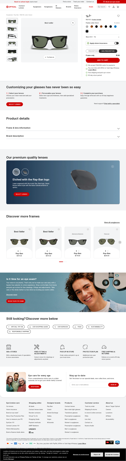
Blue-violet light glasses (72, 409)
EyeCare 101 (10, 422)
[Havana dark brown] (92, 26)
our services (63, 327)
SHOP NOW (35, 387)
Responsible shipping (20, 331)
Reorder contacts (34, 413)
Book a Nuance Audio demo (15, 432)
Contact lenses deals (36, 409)
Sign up (113, 385)
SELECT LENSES (14, 104)
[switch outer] (116, 43)
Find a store (67, 1)
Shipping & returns (91, 409)
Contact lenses (70, 406)
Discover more (11, 294)
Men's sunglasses (71, 429)
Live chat (88, 419)
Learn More (92, 70)
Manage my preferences (81, 454)
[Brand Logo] (88, 16)
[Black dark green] (87, 31)
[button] (109, 7)
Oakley (49, 416)
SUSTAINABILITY (97, 327)
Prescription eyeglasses (72, 416)
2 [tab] (20, 251)
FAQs (79, 327)
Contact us (90, 1)
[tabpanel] (19, 242)
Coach (49, 409)
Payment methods (35, 422)
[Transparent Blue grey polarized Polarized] (115, 26)
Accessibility (110, 419)
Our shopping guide (40, 327)
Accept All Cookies (112, 454)
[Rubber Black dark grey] (106, 26)
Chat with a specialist (112, 103)
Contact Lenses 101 (12, 426)
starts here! (25, 1)
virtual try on (17, 327)
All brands (50, 422)
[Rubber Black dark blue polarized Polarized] (110, 26)
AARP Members (34, 426)
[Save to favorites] (118, 16)
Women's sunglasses (72, 432)
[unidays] (32, 429)
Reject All (97, 454)
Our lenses (9, 406)
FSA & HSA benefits (12, 429)
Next (119, 242)
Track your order (78, 1)
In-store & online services (93, 413)
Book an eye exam (12, 413)
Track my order (90, 406)
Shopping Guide (34, 419)
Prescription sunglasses (73, 426)
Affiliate (108, 416)
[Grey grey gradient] (87, 26)
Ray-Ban (50, 406)
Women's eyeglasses (72, 422)
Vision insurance (11, 409)
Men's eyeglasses (70, 419)
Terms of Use (36, 457)
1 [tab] (18, 251)
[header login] (113, 7)
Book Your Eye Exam (16, 301)
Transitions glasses (71, 413)
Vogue (49, 419)
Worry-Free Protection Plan (15, 416)
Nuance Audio (89, 426)
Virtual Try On (33, 416)
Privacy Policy (24, 457)
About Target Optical (113, 406)
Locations (109, 413)
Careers (108, 409)
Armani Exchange (52, 413)
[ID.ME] (31, 432)
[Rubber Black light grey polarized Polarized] (96, 26)
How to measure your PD (14, 419)
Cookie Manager (8, 459)
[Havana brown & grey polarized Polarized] (101, 26)
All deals (31, 406)
